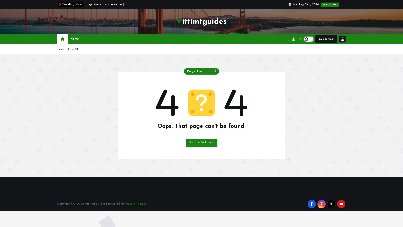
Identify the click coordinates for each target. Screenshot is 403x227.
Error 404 (73, 49)
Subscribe (326, 39)
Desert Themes (136, 203)
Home (74, 39)
